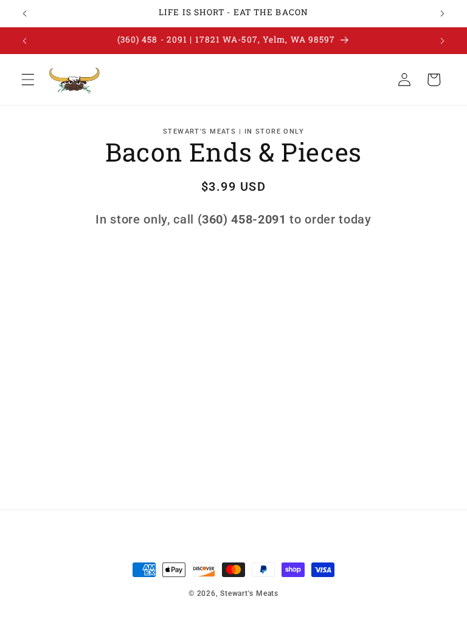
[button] (28, 79)
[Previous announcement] (25, 13)
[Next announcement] (442, 13)
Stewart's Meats (249, 593)
